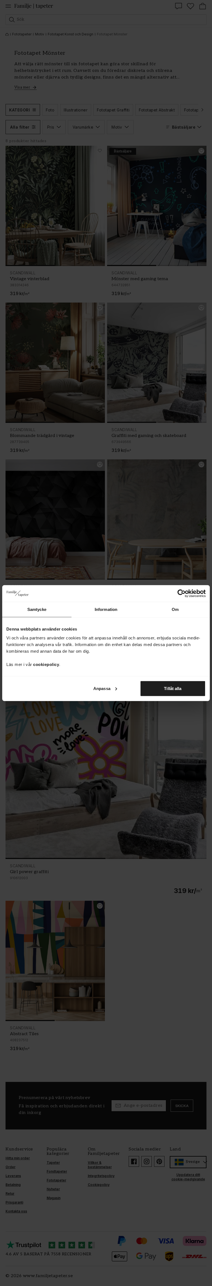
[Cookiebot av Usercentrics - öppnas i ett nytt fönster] (181, 593)
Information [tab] (106, 609)
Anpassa (101, 688)
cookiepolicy (46, 664)
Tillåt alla (172, 688)
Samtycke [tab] (36, 609)
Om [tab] (175, 609)
